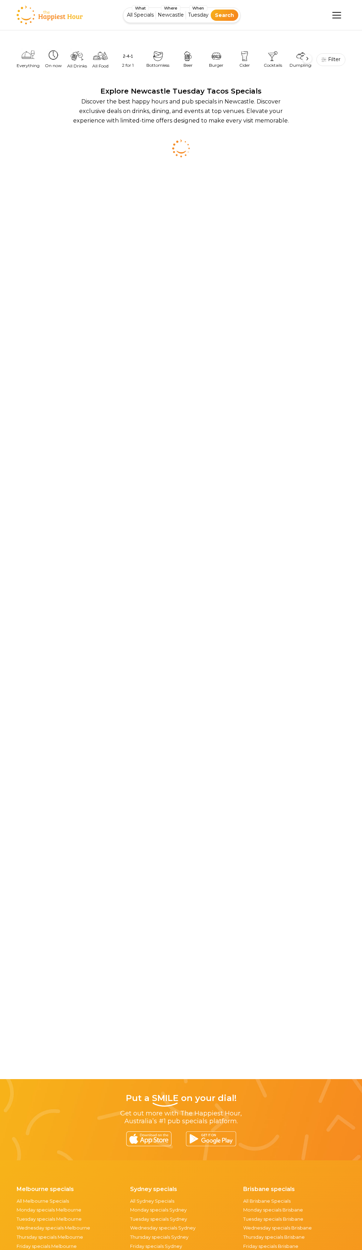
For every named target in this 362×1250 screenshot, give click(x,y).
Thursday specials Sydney (159, 1237)
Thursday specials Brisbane (274, 1237)
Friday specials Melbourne (47, 1246)
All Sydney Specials (152, 1201)
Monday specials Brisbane (273, 1210)
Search (224, 15)
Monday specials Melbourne (49, 1210)
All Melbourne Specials (43, 1201)
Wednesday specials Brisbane (277, 1228)
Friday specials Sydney (156, 1246)
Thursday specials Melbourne (50, 1237)
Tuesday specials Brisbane (273, 1219)
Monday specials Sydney (158, 1210)
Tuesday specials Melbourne (49, 1219)
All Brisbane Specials (267, 1201)
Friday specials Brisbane (270, 1246)
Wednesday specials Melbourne (53, 1228)
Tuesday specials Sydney (158, 1219)
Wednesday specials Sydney (162, 1228)
